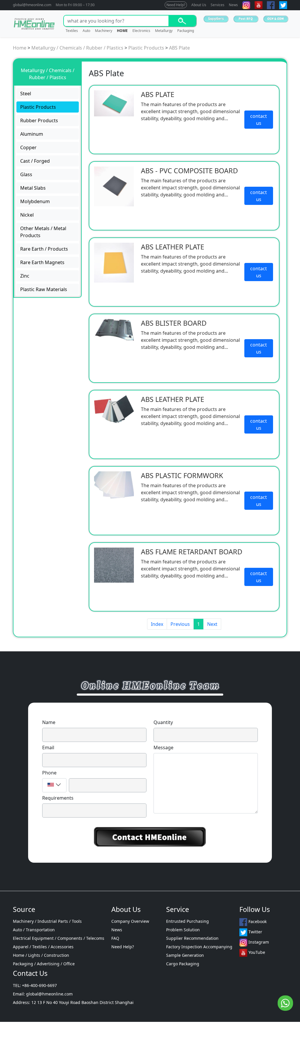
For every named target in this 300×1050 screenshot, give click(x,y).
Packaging (185, 30)
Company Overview (130, 921)
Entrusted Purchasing (187, 921)
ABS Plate (179, 48)
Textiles (72, 30)
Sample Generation (185, 955)
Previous (180, 624)
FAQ (115, 938)
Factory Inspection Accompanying (199, 946)
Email (48, 747)
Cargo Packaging (182, 963)
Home (19, 48)
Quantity (163, 722)
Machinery (103, 30)
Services (217, 4)
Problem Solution (183, 929)
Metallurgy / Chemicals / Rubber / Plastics (77, 48)
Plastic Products (146, 48)
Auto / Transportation (34, 929)
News (233, 4)
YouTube (256, 952)
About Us (198, 4)
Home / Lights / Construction (41, 955)
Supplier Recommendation (192, 938)
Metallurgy (164, 30)
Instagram (258, 942)
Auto (86, 30)
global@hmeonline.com (32, 4)
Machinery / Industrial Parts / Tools (47, 921)
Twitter (254, 932)
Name (48, 722)
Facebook (257, 922)
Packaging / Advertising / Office (44, 963)
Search (182, 21)
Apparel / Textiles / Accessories (43, 946)
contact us (258, 119)
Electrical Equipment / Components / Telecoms (58, 938)
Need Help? (175, 4)
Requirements (58, 798)
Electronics (141, 30)
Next (212, 624)
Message (163, 747)
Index (157, 624)
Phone (49, 772)
